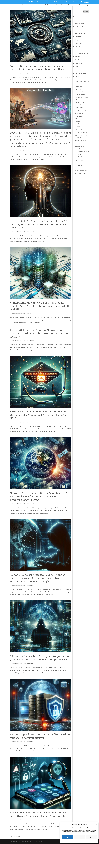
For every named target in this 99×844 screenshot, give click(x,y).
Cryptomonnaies (80, 33)
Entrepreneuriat (80, 43)
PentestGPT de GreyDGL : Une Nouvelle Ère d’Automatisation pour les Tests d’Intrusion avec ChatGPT (39, 333)
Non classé (29, 313)
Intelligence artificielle (82, 53)
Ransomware (79, 63)
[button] (96, 824)
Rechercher (85, 11)
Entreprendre (27, 5)
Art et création (31, 150)
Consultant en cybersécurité (46, 2)
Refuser (79, 837)
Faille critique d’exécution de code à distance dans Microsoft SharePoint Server (40, 736)
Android (77, 20)
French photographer (73, 2)
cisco (76, 30)
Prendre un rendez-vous (76, 5)
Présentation (15, 5)
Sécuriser (38, 5)
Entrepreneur (60, 2)
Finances (77, 46)
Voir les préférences (91, 837)
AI (27, 150)
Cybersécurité (30, 73)
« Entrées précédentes (16, 836)
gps (76, 50)
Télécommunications (81, 73)
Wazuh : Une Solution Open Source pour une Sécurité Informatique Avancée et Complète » (37, 67)
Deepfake (78, 40)
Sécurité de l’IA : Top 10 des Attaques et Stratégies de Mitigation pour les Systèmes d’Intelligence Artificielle (40, 225)
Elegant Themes (21, 841)
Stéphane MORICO (16, 73)
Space (76, 67)
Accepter (67, 837)
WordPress (39, 841)
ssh (76, 70)
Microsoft (78, 56)
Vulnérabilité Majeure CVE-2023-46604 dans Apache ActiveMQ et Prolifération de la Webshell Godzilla (39, 306)
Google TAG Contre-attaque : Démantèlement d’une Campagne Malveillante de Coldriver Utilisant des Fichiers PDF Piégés (37, 578)
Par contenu (60, 5)
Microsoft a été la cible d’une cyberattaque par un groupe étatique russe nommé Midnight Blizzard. (40, 658)
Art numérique (38, 150)
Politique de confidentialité (79, 840)
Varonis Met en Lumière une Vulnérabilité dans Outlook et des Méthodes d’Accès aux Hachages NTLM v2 (38, 415)
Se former (48, 5)
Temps (77, 77)
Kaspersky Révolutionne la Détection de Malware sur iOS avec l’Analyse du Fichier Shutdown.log (39, 814)
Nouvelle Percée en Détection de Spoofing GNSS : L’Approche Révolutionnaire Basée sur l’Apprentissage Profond (39, 497)
